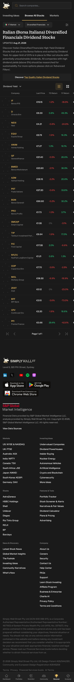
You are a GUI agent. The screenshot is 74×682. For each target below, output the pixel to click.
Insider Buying (47, 453)
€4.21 (39, 124)
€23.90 (40, 168)
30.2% (64, 201)
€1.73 (38, 212)
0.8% (51, 113)
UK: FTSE (7, 449)
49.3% (64, 113)
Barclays (7, 534)
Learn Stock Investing (50, 582)
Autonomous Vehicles (50, 463)
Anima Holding (17, 148)
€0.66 (39, 322)
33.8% (64, 190)
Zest (13, 291)
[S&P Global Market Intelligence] (17, 407)
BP (4, 530)
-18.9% (64, 278)
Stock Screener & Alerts (52, 501)
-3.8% (52, 267)
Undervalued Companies (52, 444)
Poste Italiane (17, 192)
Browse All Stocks (34, 15)
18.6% (64, 311)
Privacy (14, 670)
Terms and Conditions (50, 606)
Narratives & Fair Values (52, 506)
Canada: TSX (9, 463)
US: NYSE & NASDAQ (14, 444)
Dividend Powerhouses (51, 449)
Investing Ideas (11, 15)
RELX (5, 525)
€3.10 (39, 300)
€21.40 (39, 157)
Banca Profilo (16, 214)
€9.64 (39, 234)
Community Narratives (14, 568)
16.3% (64, 135)
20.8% (64, 179)
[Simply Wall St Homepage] (6, 5)
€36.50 (40, 278)
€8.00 (39, 113)
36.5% (64, 168)
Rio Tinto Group (11, 520)
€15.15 (39, 102)
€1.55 (39, 223)
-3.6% (52, 300)
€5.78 (39, 135)
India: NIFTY (9, 458)
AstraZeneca (9, 496)
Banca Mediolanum (19, 170)
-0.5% (52, 157)
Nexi (13, 125)
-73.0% (64, 300)
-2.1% (51, 168)
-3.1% (63, 223)
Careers (44, 554)
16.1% (64, 146)
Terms (6, 670)
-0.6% (52, 190)
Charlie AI (44, 596)
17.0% (64, 234)
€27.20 (39, 190)
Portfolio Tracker (48, 496)
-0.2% (52, 201)
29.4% (52, 322)
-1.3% (51, 212)
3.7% (63, 212)
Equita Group (17, 137)
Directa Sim (16, 114)
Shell (5, 506)
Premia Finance (17, 324)
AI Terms (49, 670)
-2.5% (64, 267)
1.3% (51, 146)
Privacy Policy (47, 601)
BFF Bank (15, 302)
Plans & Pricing (47, 515)
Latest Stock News (12, 549)
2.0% (51, 245)
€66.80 (40, 201)
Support (44, 577)
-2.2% (52, 179)
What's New (9, 572)
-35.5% (64, 102)
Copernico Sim (17, 269)
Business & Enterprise (51, 591)
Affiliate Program (48, 587)
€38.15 (39, 179)
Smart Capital (17, 225)
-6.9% (52, 278)
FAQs (42, 572)
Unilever (7, 511)
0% (50, 223)
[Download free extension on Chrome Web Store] (21, 393)
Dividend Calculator (50, 511)
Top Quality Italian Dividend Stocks (41, 77)
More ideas (45, 482)
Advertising (45, 520)
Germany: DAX (10, 482)
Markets (54, 15)
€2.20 (39, 311)
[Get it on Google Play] (39, 384)
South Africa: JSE (11, 468)
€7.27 (39, 146)
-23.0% (64, 289)
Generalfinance (17, 159)
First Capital (16, 247)
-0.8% (52, 124)
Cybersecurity (47, 477)
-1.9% (51, 135)
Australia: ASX (10, 453)
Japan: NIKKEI (10, 472)
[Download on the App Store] (14, 384)
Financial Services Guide (31, 670)
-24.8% (64, 124)
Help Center (46, 568)
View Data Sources (12, 428)
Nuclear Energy (47, 458)
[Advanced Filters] (67, 25)
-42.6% (64, 322)
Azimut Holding (17, 181)
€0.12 (39, 289)
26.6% (64, 157)
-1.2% (51, 102)
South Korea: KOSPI (12, 477)
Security (44, 558)
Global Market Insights (14, 554)
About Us (44, 549)
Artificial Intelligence (50, 468)
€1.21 (38, 256)
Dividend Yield (10, 86)
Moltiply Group (17, 280)
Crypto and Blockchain (51, 472)
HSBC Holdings (10, 501)
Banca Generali (17, 203)
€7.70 (39, 267)
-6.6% (64, 245)
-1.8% (51, 311)
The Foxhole (9, 558)
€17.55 (39, 245)
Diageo (6, 515)
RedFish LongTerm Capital (22, 258)
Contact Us (45, 563)
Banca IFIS (15, 103)
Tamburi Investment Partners (22, 236)
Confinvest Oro (17, 313)
